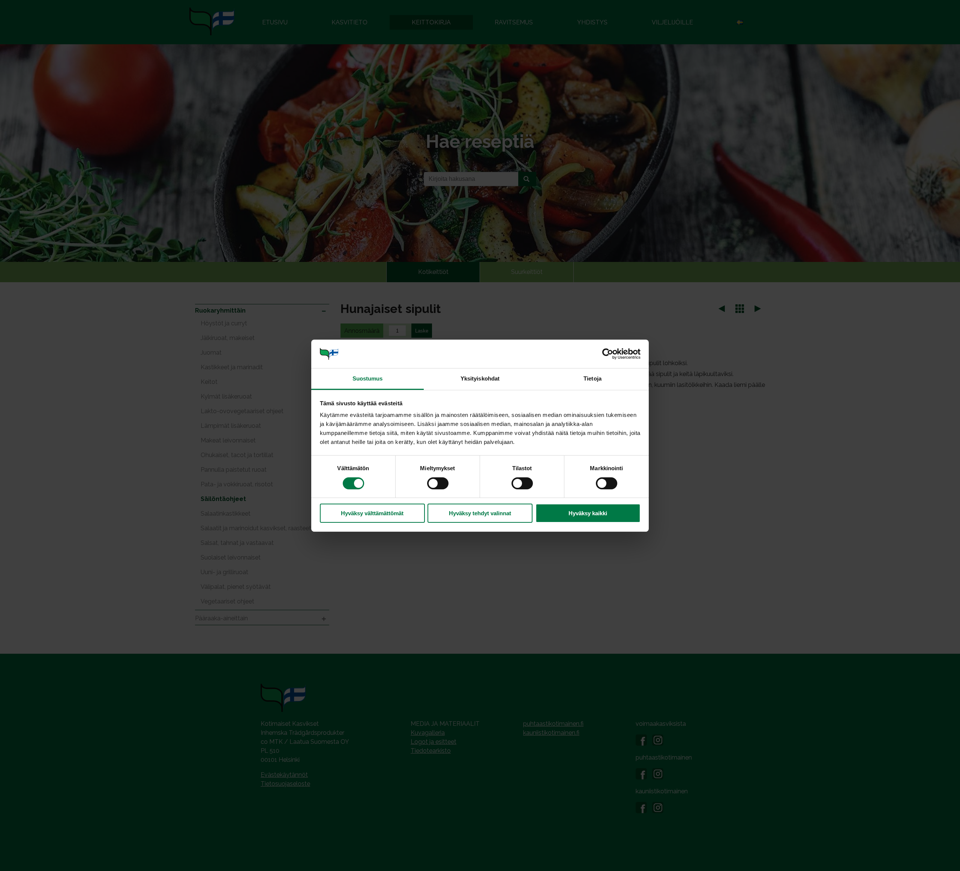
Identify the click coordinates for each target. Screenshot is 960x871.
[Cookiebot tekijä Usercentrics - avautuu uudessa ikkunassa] (607, 354)
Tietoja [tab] (593, 378)
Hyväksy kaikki (587, 513)
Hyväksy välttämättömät (372, 513)
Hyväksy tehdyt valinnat (480, 513)
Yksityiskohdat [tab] (480, 378)
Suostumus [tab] (367, 378)
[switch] (437, 483)
